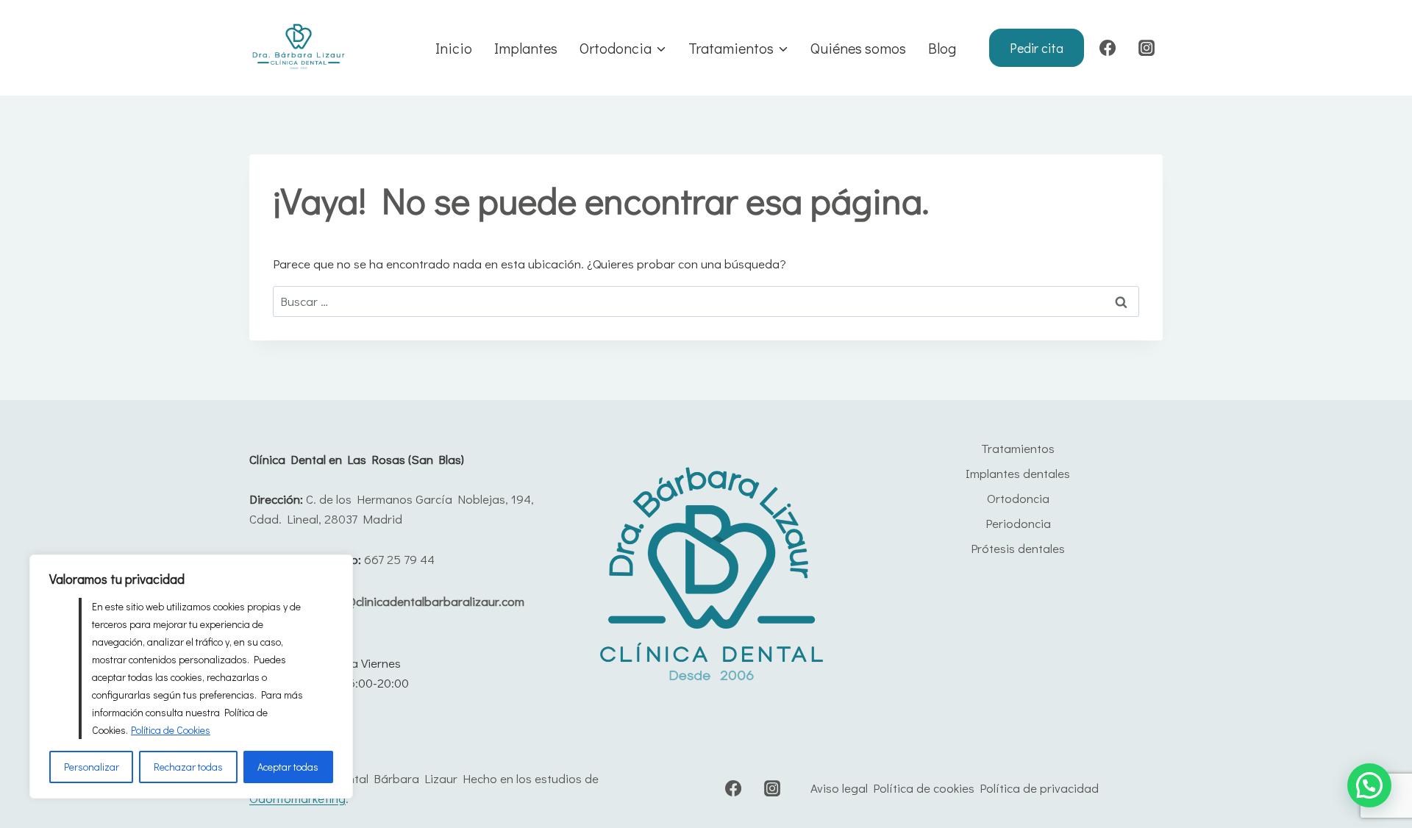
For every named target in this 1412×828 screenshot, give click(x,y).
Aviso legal (839, 787)
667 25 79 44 (399, 559)
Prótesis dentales (1018, 548)
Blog (942, 47)
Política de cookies (923, 787)
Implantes (525, 47)
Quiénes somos (858, 47)
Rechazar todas (188, 767)
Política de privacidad (1039, 787)
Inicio (453, 47)
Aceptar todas (287, 767)
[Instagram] (1146, 48)
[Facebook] (1107, 48)
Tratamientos (1018, 448)
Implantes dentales (1018, 473)
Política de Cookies (170, 730)
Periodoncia (1018, 523)
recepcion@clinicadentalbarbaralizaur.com (408, 601)
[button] (1369, 785)
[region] (191, 676)
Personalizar (91, 767)
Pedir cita (1036, 48)
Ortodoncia (1018, 498)
